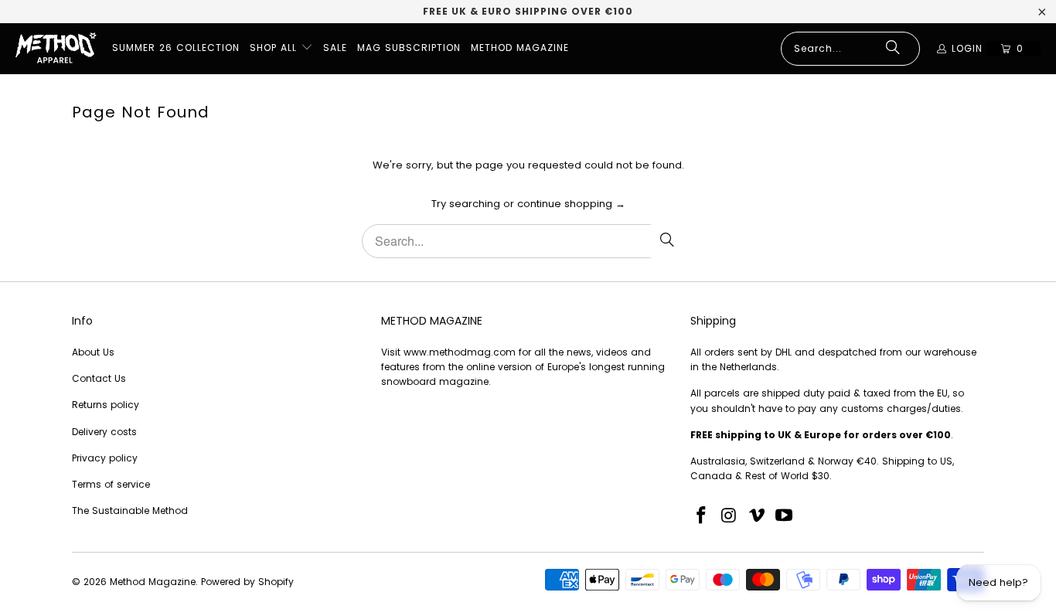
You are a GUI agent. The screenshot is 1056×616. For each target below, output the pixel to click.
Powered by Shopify (247, 581)
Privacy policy (105, 458)
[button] (281, 48)
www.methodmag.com (460, 352)
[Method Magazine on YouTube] (784, 516)
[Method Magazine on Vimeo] (756, 516)
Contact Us (99, 378)
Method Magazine (153, 581)
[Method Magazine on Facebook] (702, 516)
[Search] (893, 49)
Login (967, 48)
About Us (93, 352)
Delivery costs (104, 431)
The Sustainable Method (130, 510)
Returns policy (105, 404)
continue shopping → (571, 203)
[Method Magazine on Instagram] (729, 516)
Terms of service (111, 484)
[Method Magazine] (56, 48)
